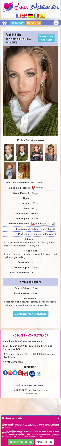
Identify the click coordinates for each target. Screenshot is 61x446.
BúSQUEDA (18, 23)
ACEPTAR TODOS (22, 442)
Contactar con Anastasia (46, 38)
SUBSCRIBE (35, 23)
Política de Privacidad (26, 385)
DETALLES (46, 442)
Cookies (41, 385)
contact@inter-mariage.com (26, 341)
